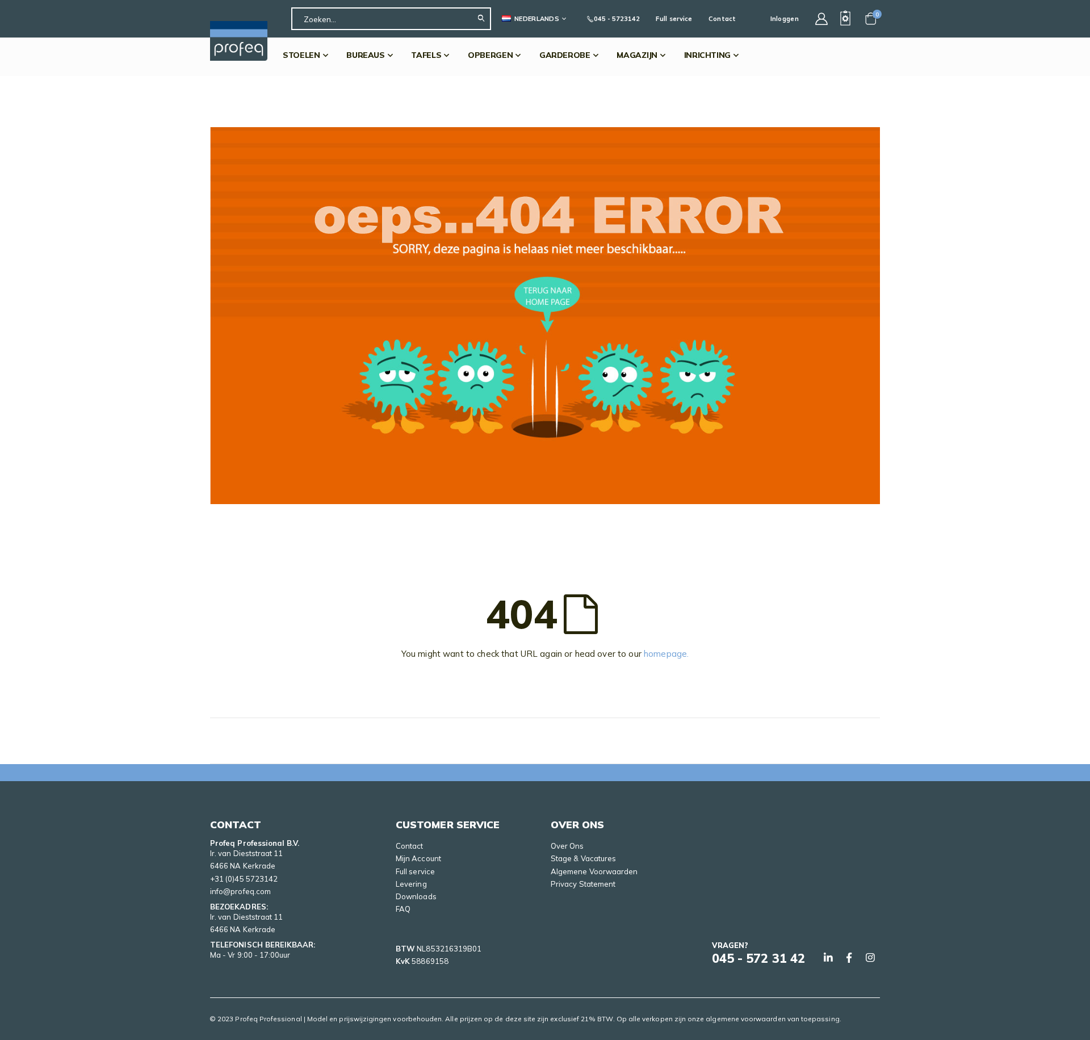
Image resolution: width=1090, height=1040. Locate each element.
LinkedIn (828, 957)
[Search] (484, 18)
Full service (674, 19)
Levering (411, 883)
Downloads (416, 896)
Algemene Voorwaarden (594, 871)
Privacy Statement (583, 883)
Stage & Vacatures (583, 858)
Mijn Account (418, 858)
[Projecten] (845, 18)
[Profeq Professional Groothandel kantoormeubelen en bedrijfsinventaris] (238, 41)
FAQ (403, 908)
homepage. (666, 653)
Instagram (870, 957)
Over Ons (567, 845)
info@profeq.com (240, 891)
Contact (722, 19)
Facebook (849, 957)
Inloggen (784, 19)
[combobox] (391, 18)
